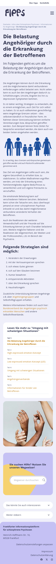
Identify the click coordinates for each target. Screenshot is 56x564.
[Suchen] (43, 480)
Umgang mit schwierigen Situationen (25, 370)
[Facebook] (41, 559)
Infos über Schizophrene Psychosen (25, 24)
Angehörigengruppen (23, 296)
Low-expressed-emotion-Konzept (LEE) (26, 361)
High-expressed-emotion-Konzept (24, 352)
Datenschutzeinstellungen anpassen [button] (34, 544)
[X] (47, 559)
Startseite (6, 24)
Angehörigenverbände (18, 379)
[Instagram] (52, 559)
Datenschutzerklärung (42, 555)
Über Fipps (33, 3)
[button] (52, 13)
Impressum (47, 551)
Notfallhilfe (44, 3)
